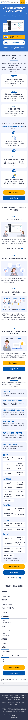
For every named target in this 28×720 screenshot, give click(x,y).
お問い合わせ (14, 198)
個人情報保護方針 (11, 695)
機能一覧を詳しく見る (13, 578)
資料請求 (22, 2)
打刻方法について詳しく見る (12, 248)
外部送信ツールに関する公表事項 (14, 699)
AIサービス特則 (14, 704)
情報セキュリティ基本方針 (21, 695)
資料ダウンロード (14, 192)
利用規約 (6, 697)
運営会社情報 (4, 695)
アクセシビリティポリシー (21, 702)
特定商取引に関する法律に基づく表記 (16, 697)
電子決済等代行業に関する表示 (8, 702)
